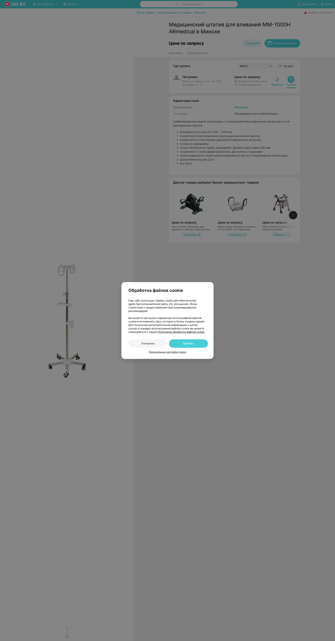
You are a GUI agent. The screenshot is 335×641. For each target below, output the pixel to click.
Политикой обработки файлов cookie (181, 332)
